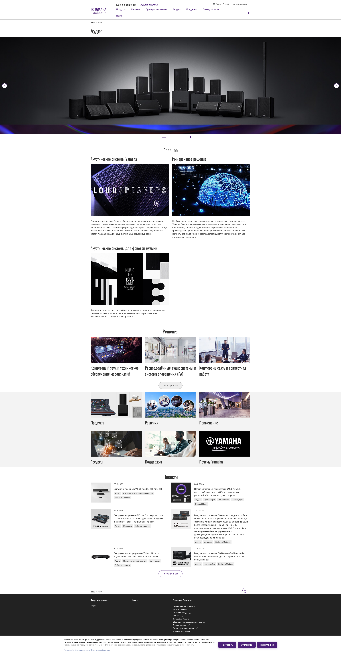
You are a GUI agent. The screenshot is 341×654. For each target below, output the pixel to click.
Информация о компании (183, 606)
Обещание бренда (180, 612)
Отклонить (246, 644)
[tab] (151, 137)
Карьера (176, 615)
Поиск (119, 15)
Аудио (93, 605)
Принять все (267, 644)
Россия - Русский (222, 4)
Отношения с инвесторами (183, 628)
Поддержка (192, 9)
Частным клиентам (239, 4)
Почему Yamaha (211, 9)
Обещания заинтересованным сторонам (189, 622)
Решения (135, 9)
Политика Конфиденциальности (77, 650)
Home (93, 22)
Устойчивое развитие (181, 631)
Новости (135, 600)
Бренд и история (179, 625)
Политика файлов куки (100, 650)
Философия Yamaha (181, 618)
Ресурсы (176, 9)
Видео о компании (180, 609)
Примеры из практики (156, 9)
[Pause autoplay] (190, 137)
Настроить (227, 644)
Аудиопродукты (149, 4)
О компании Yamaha (181, 600)
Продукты (121, 9)
